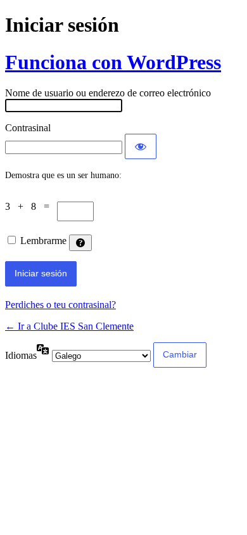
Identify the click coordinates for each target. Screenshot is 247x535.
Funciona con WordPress (113, 62)
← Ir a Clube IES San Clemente (69, 326)
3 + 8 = (31, 206)
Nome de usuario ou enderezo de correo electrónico (108, 92)
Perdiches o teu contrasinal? (60, 304)
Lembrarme (43, 240)
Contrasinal (28, 127)
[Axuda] (80, 243)
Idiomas (21, 355)
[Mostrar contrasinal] (140, 146)
